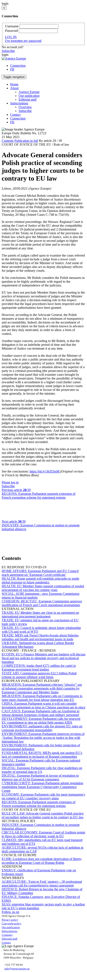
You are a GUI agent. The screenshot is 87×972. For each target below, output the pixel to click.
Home (14, 84)
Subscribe (8, 51)
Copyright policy (12, 923)
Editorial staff (28, 99)
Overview (25, 107)
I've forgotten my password (23, 41)
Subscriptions (9, 931)
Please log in (10, 482)
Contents (8, 140)
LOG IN (11, 37)
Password (11, 30)
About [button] (14, 88)
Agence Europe (29, 92)
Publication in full (26, 140)
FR (12, 69)
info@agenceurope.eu (17, 968)
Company (7, 934)
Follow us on (10, 912)
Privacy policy (10, 919)
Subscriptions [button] (19, 103)
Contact (15, 114)
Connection (18, 65)
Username (12, 26)
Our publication (29, 95)
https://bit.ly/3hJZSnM (45, 471)
